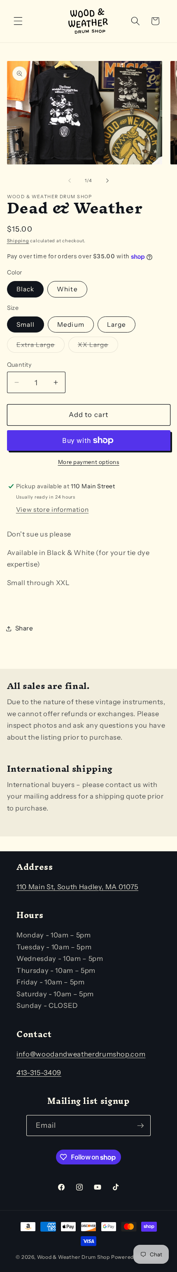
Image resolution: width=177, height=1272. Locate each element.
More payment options (88, 462)
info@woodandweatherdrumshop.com (80, 1054)
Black (25, 289)
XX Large (98, 346)
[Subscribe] (140, 1125)
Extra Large (40, 346)
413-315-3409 (38, 1072)
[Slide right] (107, 180)
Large (116, 324)
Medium (70, 324)
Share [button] (24, 628)
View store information (52, 509)
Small (25, 324)
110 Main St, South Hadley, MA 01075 (77, 887)
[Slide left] (70, 180)
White (67, 289)
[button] (18, 21)
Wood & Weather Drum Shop (73, 1257)
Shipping (18, 241)
